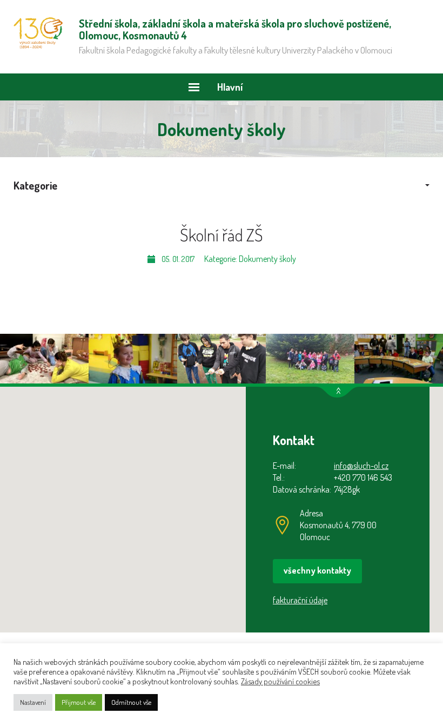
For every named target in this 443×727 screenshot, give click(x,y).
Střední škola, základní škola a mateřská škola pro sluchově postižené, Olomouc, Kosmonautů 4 (38, 33)
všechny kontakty (317, 570)
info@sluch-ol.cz (361, 465)
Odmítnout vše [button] (131, 702)
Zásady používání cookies (280, 681)
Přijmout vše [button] (79, 702)
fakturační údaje (300, 600)
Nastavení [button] (33, 702)
